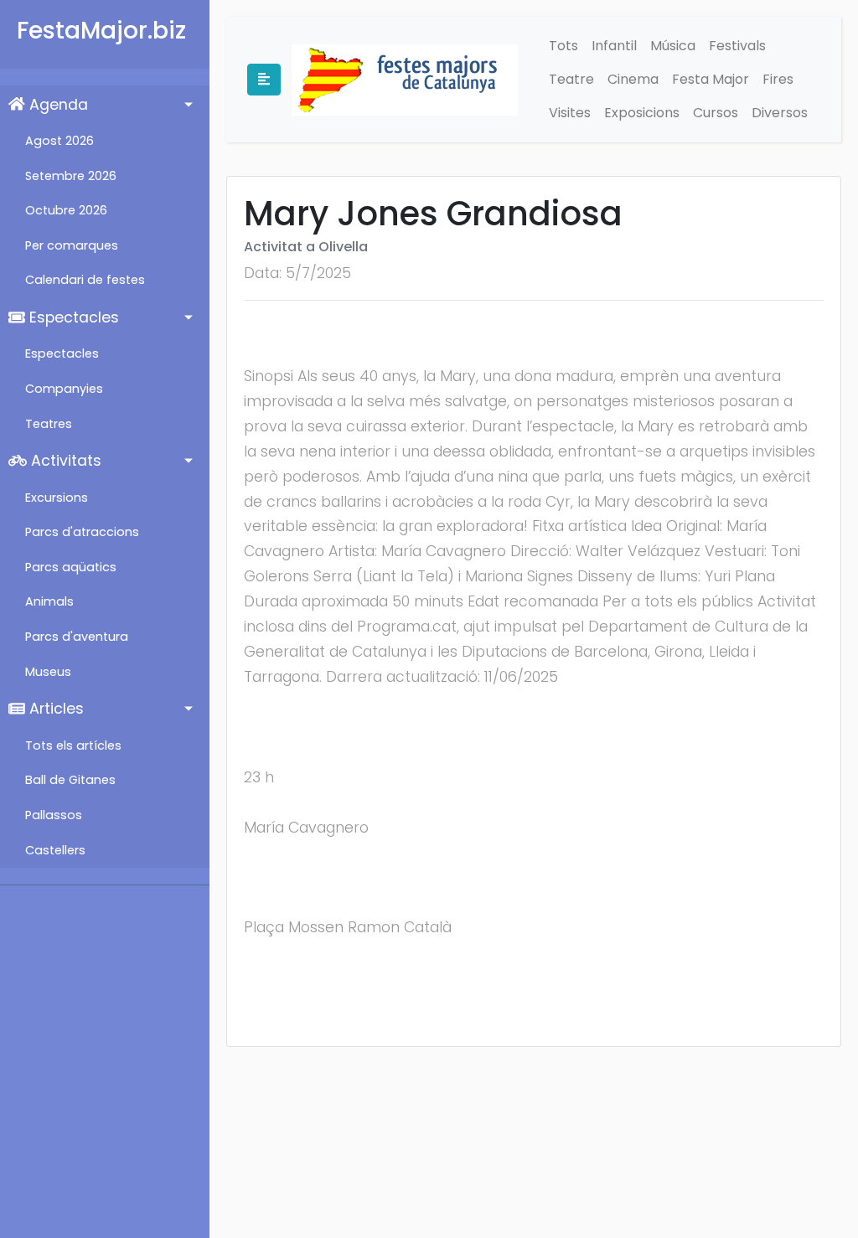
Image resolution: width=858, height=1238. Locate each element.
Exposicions (642, 112)
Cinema (633, 79)
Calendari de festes (85, 279)
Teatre (571, 79)
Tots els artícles (73, 745)
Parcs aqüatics (70, 567)
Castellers (55, 850)
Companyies (64, 388)
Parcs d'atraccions (82, 532)
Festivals (737, 45)
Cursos (715, 112)
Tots (563, 45)
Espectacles (72, 317)
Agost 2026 (59, 140)
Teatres (48, 423)
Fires (777, 79)
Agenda (56, 105)
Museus (48, 671)
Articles (54, 709)
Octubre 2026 (66, 210)
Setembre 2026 (70, 176)
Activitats (64, 461)
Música (672, 45)
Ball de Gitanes (70, 779)
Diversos (780, 112)
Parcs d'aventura (76, 636)
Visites (570, 112)
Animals (49, 601)
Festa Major (710, 79)
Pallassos (53, 815)
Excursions (56, 497)
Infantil (614, 45)
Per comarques (71, 245)
